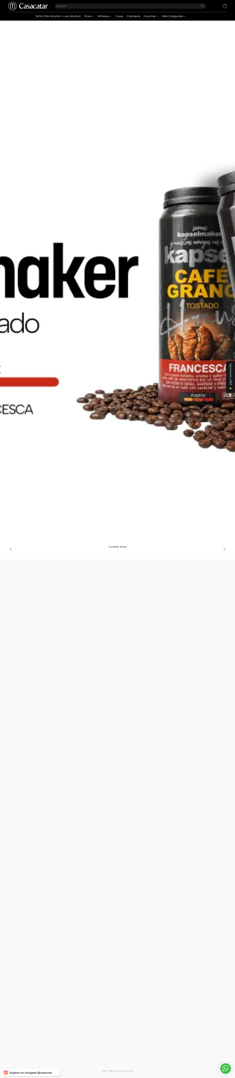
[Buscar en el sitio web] (202, 5)
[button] (28, 6)
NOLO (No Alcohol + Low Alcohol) (58, 16)
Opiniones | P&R (230, 374)
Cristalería (133, 16)
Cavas (119, 16)
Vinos (88, 16)
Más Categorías (173, 16)
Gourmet (150, 16)
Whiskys (104, 16)
